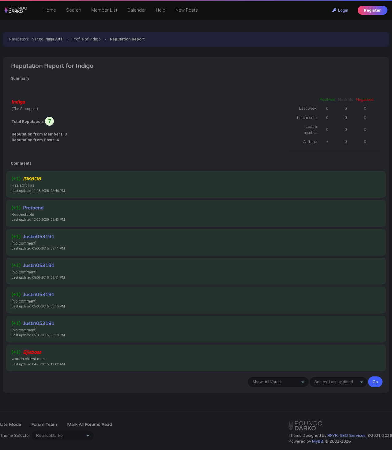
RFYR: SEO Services (346, 435)
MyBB (317, 441)
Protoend (33, 208)
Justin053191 (39, 236)
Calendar (136, 10)
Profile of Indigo (87, 39)
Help (160, 10)
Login (342, 10)
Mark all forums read (89, 424)
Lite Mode (10, 424)
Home (49, 10)
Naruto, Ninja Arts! (47, 39)
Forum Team (44, 424)
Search (73, 10)
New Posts (186, 10)
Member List (104, 10)
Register (372, 10)
